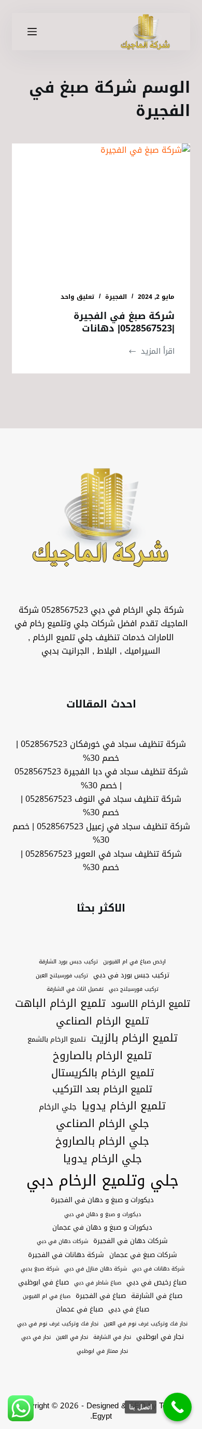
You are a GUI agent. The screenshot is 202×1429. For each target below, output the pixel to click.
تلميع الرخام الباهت (60, 1004)
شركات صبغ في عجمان (143, 1255)
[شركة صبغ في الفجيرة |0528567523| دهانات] (101, 210)
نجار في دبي (36, 1337)
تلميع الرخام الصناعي (102, 1021)
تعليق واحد (77, 296)
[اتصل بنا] (177, 1407)
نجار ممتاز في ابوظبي (102, 1351)
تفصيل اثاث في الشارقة (75, 989)
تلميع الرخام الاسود (150, 1004)
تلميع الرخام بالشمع (56, 1039)
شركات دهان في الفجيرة (130, 1241)
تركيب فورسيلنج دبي (133, 989)
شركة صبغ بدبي (40, 1269)
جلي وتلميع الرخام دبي (102, 1180)
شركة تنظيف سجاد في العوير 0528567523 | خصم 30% (101, 860)
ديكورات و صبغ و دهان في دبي (102, 1214)
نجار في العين (72, 1337)
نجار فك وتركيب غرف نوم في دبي (57, 1324)
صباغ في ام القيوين (46, 1296)
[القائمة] (32, 31)
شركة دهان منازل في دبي (95, 1269)
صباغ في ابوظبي (43, 1282)
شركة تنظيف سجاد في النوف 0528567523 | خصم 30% (101, 805)
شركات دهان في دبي (62, 1241)
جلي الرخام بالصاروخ (102, 1141)
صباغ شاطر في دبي (97, 1283)
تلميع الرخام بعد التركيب (102, 1089)
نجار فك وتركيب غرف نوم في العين (145, 1324)
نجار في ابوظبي (160, 1337)
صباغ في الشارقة (156, 1296)
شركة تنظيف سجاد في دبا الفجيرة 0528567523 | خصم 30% (101, 778)
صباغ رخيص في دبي (156, 1282)
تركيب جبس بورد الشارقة (68, 961)
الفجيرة (116, 296)
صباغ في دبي (128, 1309)
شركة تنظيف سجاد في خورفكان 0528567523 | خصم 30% (101, 751)
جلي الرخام (58, 1106)
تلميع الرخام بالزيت (134, 1038)
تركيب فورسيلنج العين (62, 975)
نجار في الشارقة (112, 1337)
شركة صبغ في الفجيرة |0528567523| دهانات (124, 322)
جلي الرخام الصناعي (102, 1124)
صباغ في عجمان (79, 1309)
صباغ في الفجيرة (101, 1296)
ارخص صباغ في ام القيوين (134, 961)
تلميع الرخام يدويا (124, 1106)
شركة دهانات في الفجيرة (66, 1255)
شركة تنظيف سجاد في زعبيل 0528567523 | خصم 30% (101, 833)
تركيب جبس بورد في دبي (131, 975)
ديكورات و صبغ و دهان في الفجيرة (102, 1200)
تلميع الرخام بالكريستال (102, 1073)
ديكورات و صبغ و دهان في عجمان (102, 1227)
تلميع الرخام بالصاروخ (102, 1056)
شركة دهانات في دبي (158, 1269)
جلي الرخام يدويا (102, 1159)
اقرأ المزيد (151, 351)
